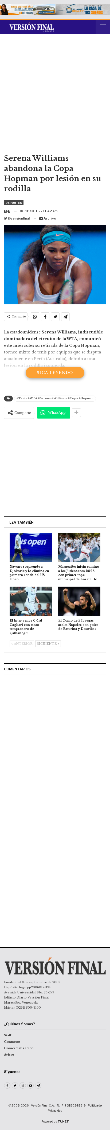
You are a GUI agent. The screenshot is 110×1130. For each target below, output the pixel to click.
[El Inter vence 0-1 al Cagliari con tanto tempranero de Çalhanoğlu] (31, 601)
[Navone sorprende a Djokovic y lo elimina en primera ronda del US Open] (31, 547)
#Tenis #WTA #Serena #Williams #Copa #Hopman (55, 398)
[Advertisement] (55, 96)
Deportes (14, 202)
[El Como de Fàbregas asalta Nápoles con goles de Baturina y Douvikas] (79, 601)
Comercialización (19, 1048)
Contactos (12, 1042)
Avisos (9, 1054)
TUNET (63, 1121)
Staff (7, 1035)
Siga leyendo (55, 372)
